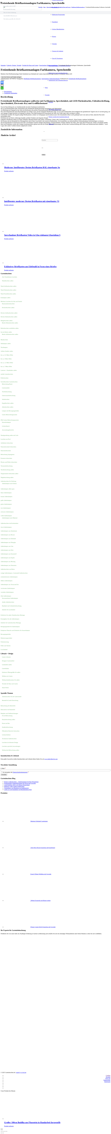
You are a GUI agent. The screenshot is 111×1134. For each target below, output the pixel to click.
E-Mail (3, 768)
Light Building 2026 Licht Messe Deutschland (17, 785)
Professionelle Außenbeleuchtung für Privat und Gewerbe (20, 783)
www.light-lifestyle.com (50, 759)
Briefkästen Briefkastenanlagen (32, 78)
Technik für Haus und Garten (30, 65)
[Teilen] (5, 1131)
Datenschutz (107, 1080)
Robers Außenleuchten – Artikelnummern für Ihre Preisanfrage (21, 782)
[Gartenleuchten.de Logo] (22, 9)
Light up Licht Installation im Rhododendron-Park (18, 789)
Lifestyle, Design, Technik (14, 65)
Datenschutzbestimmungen (20, 772)
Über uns (107, 1078)
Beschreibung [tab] (8, 91)
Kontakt (108, 1077)
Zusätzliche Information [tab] (10, 93)
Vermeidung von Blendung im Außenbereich (16, 788)
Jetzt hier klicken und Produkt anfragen (11, 77)
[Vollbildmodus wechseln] (3, 1131)
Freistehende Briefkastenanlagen (77, 78)
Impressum (107, 1081)
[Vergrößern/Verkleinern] (1, 1131)
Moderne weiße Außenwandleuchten (14, 786)
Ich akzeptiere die (15, 772)
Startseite (3, 65)
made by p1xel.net (21, 1072)
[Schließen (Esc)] (6, 1131)
